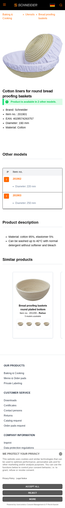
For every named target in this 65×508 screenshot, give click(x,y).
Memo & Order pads (15, 378)
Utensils (30, 14)
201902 (17, 178)
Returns (8, 415)
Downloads (10, 400)
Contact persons (13, 410)
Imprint (7, 442)
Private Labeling (13, 383)
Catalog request (13, 420)
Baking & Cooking (14, 373)
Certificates (10, 405)
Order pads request (14, 425)
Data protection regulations (19, 447)
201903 (17, 195)
